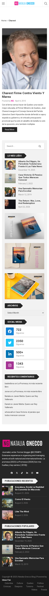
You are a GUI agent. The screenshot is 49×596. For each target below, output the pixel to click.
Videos (34, 590)
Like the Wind (22, 511)
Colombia (9, 583)
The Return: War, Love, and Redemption (29, 202)
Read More (9, 129)
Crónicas (7, 586)
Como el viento (22, 499)
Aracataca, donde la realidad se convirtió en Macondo (29, 488)
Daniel (7, 404)
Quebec (30, 583)
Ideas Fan (6, 580)
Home (4, 21)
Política (40, 583)
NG (12, 101)
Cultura (20, 583)
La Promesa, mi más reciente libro (27, 391)
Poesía (44, 590)
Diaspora (18, 586)
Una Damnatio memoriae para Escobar (30, 189)
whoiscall (9, 412)
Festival (40, 586)
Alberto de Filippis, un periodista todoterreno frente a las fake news (30, 164)
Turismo (29, 586)
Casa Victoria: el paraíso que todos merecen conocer (30, 177)
